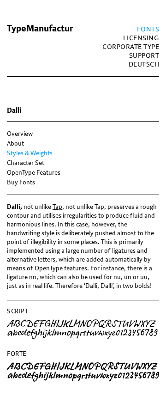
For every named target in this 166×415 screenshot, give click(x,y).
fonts (148, 29)
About (15, 143)
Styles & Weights (30, 153)
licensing (141, 38)
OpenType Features (33, 173)
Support (144, 55)
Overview (20, 134)
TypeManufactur (40, 28)
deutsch (144, 64)
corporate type (130, 47)
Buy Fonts (21, 182)
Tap (57, 207)
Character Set (25, 163)
